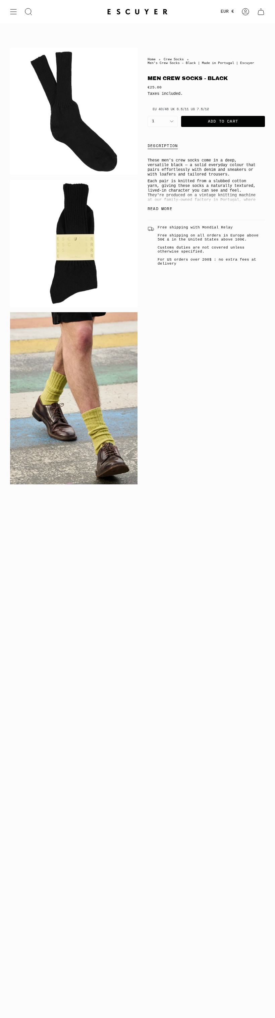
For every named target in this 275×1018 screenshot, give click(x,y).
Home (152, 59)
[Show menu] (13, 11)
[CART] (261, 11)
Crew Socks (174, 59)
